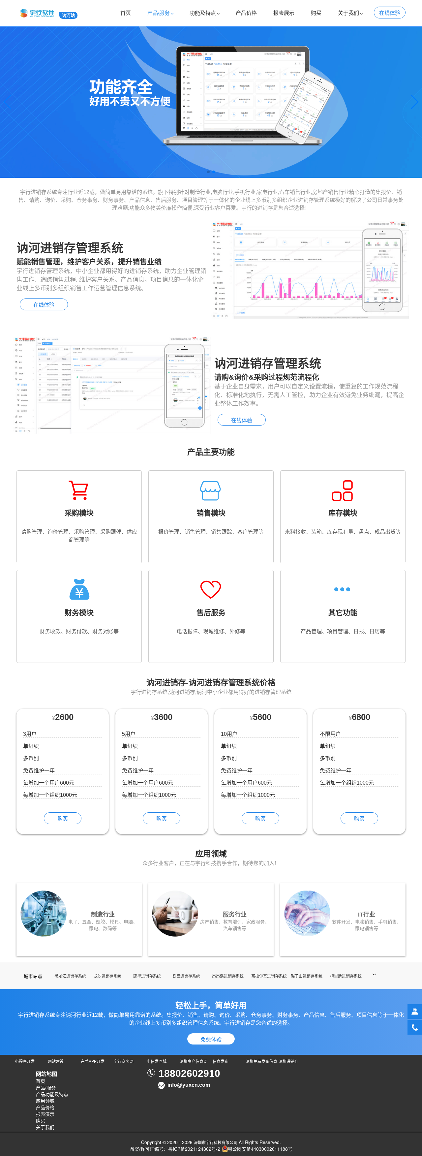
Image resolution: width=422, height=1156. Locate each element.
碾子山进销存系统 (306, 976)
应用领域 (45, 1100)
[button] (208, 172)
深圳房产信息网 (193, 1061)
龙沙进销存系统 (107, 976)
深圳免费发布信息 (261, 1061)
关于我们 (348, 12)
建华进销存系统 (147, 976)
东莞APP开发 (93, 1061)
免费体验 (211, 1039)
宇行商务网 (124, 1061)
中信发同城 (156, 1061)
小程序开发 (25, 1061)
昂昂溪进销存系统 (228, 976)
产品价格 (246, 12)
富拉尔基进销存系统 (269, 976)
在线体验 (389, 12)
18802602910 (189, 1073)
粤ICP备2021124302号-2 (194, 1148)
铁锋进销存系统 (186, 976)
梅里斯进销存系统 (346, 976)
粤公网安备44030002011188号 (260, 1148)
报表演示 (45, 1113)
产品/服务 (158, 12)
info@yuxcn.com (188, 1085)
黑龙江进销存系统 (70, 976)
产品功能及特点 (52, 1094)
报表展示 (283, 12)
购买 (316, 12)
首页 (125, 12)
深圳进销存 (288, 1061)
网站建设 (56, 1061)
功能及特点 (203, 12)
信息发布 (220, 1061)
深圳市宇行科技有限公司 (215, 1142)
